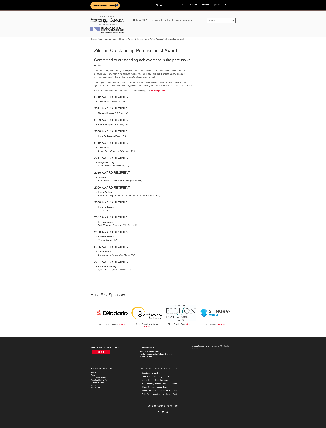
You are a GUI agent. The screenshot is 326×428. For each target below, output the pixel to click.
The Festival (155, 19)
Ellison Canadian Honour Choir (154, 387)
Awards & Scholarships (107, 39)
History (93, 372)
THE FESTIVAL (148, 347)
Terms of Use (95, 385)
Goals (92, 375)
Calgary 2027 (140, 19)
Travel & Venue (146, 356)
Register (193, 4)
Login (183, 4)
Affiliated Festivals (97, 382)
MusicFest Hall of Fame (100, 380)
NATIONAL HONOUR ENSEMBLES (158, 368)
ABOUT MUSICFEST (101, 368)
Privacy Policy (95, 387)
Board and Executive (98, 377)
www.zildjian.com (158, 90)
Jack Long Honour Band (151, 373)
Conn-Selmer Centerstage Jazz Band (157, 376)
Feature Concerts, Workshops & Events (156, 354)
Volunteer (205, 4)
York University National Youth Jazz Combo (159, 383)
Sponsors (217, 4)
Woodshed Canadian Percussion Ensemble (159, 390)
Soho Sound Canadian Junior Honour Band (159, 394)
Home (93, 39)
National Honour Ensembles (178, 19)
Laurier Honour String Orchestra (155, 380)
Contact (228, 4)
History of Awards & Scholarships (133, 39)
